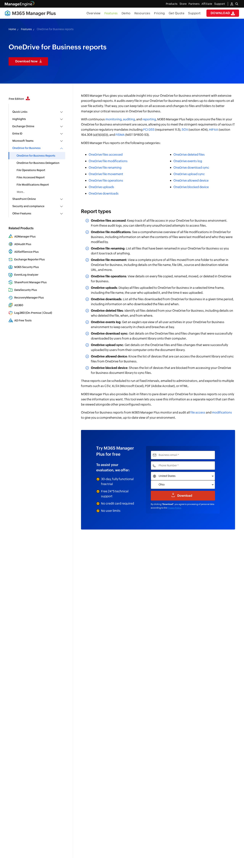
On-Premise (33, 312)
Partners (194, 3)
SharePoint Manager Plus (30, 282)
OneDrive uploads (101, 187)
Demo (126, 13)
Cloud (47, 312)
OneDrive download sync (191, 167)
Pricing (159, 13)
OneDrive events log (187, 161)
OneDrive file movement (106, 174)
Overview (94, 13)
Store (183, 3)
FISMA (120, 135)
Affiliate (206, 3)
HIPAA (213, 129)
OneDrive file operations (106, 180)
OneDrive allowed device (191, 180)
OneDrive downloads (104, 193)
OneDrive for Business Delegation (38, 162)
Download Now (26, 61)
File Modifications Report (33, 184)
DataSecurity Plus (25, 289)
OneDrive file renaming (105, 167)
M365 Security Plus (26, 267)
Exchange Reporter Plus (29, 259)
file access (197, 412)
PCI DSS (149, 129)
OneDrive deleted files (189, 154)
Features (111, 13)
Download (221, 13)
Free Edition (17, 98)
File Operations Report (31, 170)
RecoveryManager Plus (29, 297)
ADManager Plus (25, 236)
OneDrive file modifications (108, 161)
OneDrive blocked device (191, 187)
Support (194, 13)
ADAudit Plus (22, 244)
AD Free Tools (23, 320)
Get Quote (177, 13)
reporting (149, 119)
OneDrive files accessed (106, 154)
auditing (129, 119)
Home (12, 29)
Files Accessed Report (31, 177)
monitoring (113, 119)
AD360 (18, 305)
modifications (222, 412)
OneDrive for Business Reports (36, 155)
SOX (185, 129)
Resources (142, 13)
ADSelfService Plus (26, 251)
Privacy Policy (174, 508)
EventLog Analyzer (26, 274)
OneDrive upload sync (189, 174)
